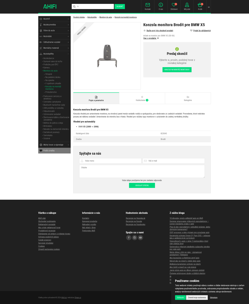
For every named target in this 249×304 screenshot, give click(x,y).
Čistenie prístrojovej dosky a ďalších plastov (187, 273)
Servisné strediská (45, 243)
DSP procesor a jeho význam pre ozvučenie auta (189, 232)
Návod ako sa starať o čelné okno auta (185, 261)
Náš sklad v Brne (89, 227)
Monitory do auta (50, 70)
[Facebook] (128, 237)
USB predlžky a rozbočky (53, 108)
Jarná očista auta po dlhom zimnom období (187, 270)
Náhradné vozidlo (89, 224)
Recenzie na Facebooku (135, 224)
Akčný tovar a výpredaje (53, 145)
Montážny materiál (51, 48)
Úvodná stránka (79, 17)
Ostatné (46, 138)
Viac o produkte (150, 38)
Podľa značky (49, 150)
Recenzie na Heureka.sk (135, 218)
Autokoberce (48, 58)
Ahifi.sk (64, 297)
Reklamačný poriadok (46, 224)
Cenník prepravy (44, 240)
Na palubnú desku (52, 77)
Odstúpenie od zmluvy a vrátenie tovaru (54, 234)
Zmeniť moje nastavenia (197, 297)
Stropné (48, 74)
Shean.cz (78, 297)
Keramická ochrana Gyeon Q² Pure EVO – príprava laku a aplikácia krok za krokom (190, 236)
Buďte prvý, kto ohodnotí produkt (160, 30)
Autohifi (46, 19)
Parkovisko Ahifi (88, 230)
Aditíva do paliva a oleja (53, 123)
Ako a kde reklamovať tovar (49, 227)
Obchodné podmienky (47, 221)
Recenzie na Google (134, 221)
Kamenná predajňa (89, 221)
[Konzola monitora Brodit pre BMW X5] (107, 56)
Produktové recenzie (46, 230)
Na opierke (49, 80)
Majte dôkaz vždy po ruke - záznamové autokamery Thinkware (186, 253)
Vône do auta (49, 30)
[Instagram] (134, 237)
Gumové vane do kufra (52, 61)
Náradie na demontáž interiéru (56, 129)
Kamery (46, 67)
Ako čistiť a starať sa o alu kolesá (183, 267)
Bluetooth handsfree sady (54, 105)
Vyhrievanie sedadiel (52, 114)
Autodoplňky (48, 54)
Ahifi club (42, 218)
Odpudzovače (49, 111)
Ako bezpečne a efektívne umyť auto (184, 258)
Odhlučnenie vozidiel (51, 42)
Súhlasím (180, 297)
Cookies (41, 246)
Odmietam (213, 297)
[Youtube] (140, 237)
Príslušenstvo (51, 92)
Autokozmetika (49, 24)
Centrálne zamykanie (52, 102)
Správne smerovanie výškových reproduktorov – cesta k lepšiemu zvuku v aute (189, 222)
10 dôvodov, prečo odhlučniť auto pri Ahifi (186, 218)
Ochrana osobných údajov (48, 237)
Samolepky (48, 135)
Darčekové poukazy (51, 132)
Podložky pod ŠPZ (50, 64)
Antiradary (47, 126)
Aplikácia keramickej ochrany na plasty (185, 264)
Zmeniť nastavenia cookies (49, 249)
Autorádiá (47, 36)
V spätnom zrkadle (53, 83)
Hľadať (120, 6)
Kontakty (85, 218)
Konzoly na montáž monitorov (53, 87)
